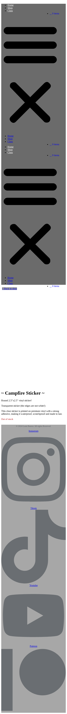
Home (10, 5)
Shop (10, 8)
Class (10, 10)
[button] (30, 73)
